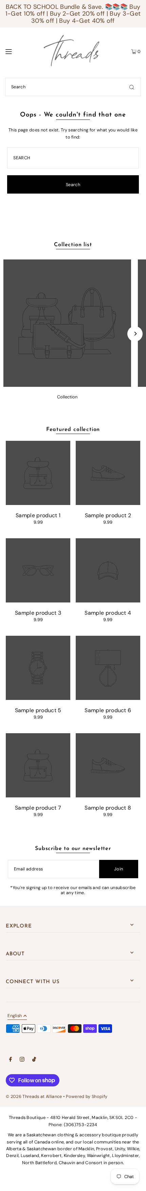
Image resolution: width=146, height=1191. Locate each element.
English (14, 1016)
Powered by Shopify (86, 1096)
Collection (67, 397)
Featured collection (73, 429)
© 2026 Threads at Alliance (34, 1096)
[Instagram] (22, 1060)
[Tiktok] (34, 1060)
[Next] (135, 333)
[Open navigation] (18, 51)
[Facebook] (10, 1060)
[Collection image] (67, 385)
